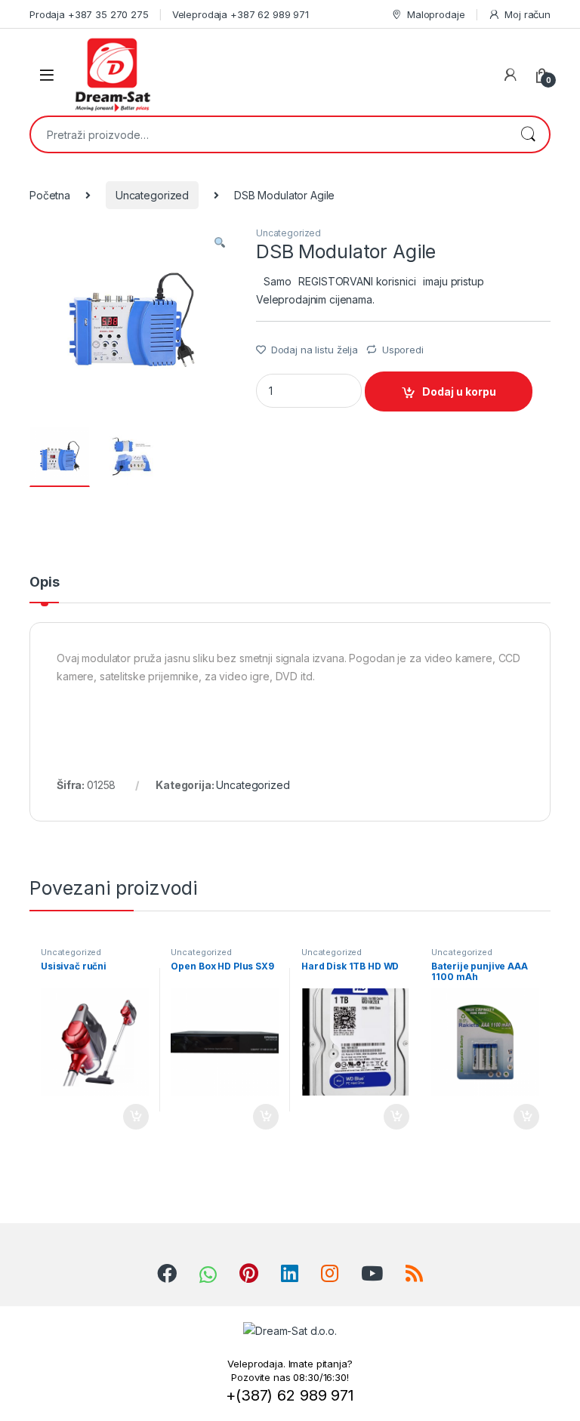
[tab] (44, 589)
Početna (49, 195)
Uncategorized (152, 195)
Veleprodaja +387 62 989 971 (240, 14)
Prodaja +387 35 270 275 (89, 14)
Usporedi (403, 350)
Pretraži (528, 134)
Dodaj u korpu (459, 391)
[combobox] (269, 134)
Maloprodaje (435, 14)
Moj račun (527, 14)
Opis (44, 582)
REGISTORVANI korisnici (356, 281)
